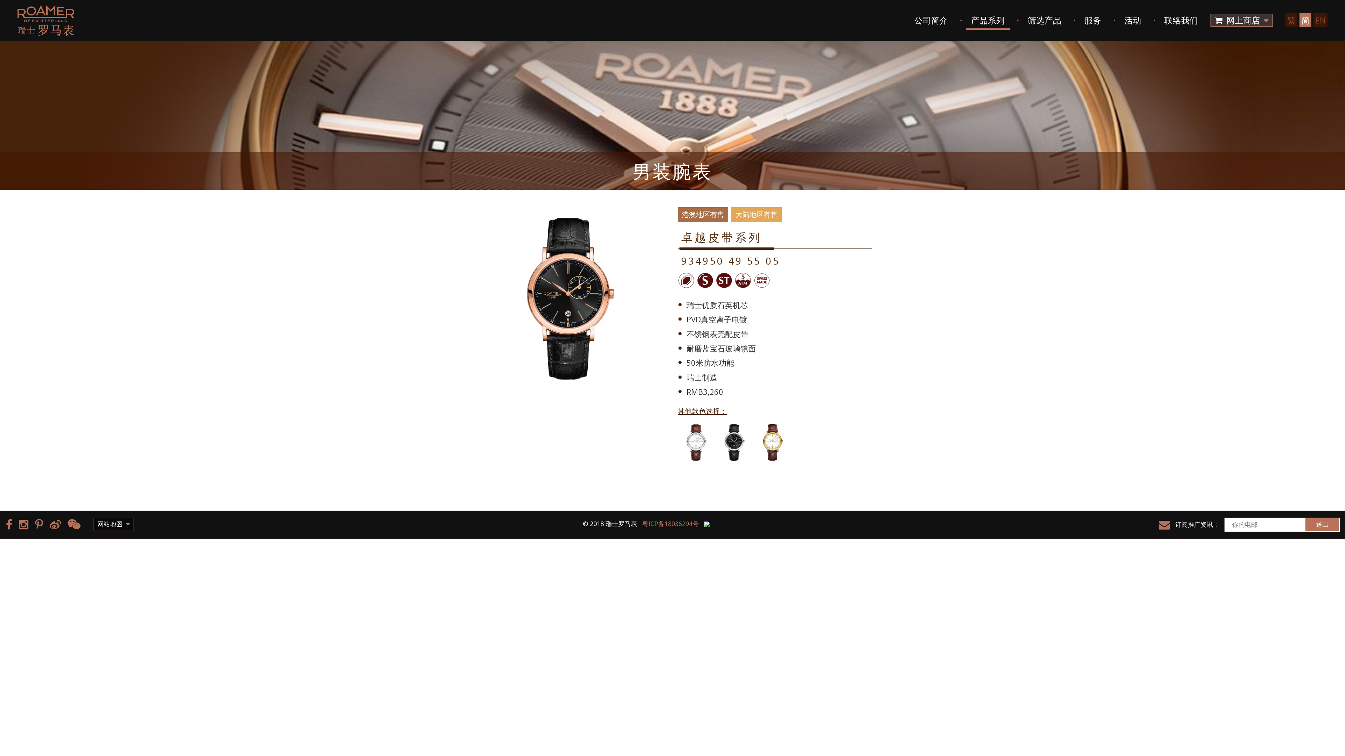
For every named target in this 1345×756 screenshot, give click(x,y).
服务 (1092, 20)
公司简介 (931, 20)
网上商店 (1243, 20)
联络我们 (1181, 20)
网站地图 (110, 524)
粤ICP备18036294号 (670, 523)
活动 (1132, 20)
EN (1320, 20)
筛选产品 (1044, 20)
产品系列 (988, 20)
